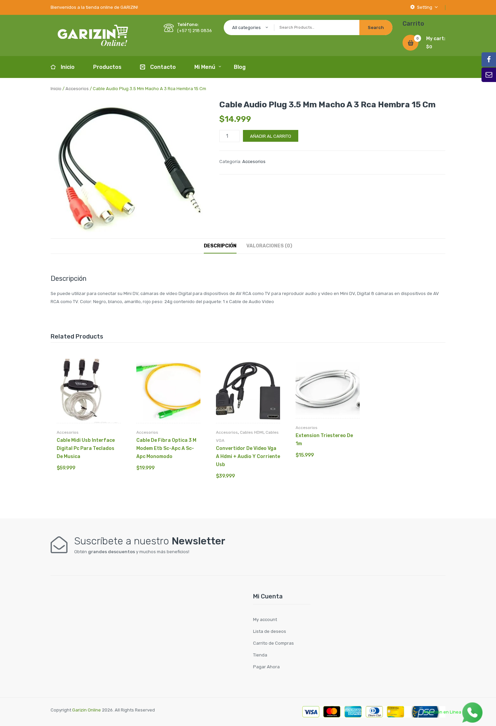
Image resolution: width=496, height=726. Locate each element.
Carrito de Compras (273, 643)
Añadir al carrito (270, 136)
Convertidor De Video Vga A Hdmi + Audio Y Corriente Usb (248, 456)
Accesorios (77, 88)
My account (265, 619)
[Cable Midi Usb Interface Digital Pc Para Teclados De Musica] (89, 391)
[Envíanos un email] (488, 75)
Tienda (260, 654)
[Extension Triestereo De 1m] (328, 388)
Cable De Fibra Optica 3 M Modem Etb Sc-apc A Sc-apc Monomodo (166, 448)
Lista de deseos (269, 631)
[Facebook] (488, 59)
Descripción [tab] (220, 246)
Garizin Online (86, 709)
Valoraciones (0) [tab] (269, 246)
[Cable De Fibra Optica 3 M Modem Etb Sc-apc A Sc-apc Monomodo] (168, 391)
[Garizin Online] (93, 34)
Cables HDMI (252, 432)
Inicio (56, 88)
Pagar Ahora (266, 666)
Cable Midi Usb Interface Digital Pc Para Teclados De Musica (86, 448)
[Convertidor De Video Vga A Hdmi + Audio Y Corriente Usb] (248, 391)
